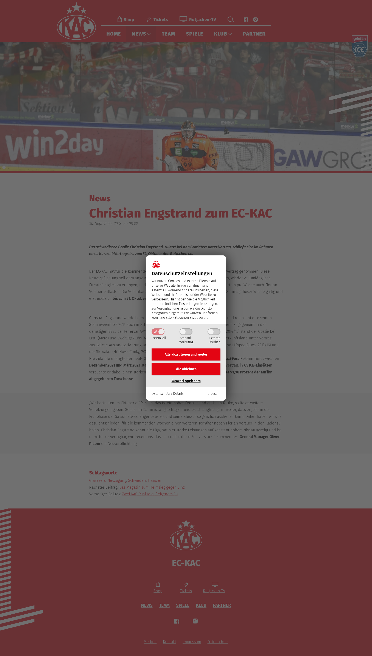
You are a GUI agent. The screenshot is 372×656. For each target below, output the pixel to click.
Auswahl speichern (186, 381)
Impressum (212, 394)
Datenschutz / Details (167, 394)
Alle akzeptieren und (186, 354)
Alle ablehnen (186, 369)
